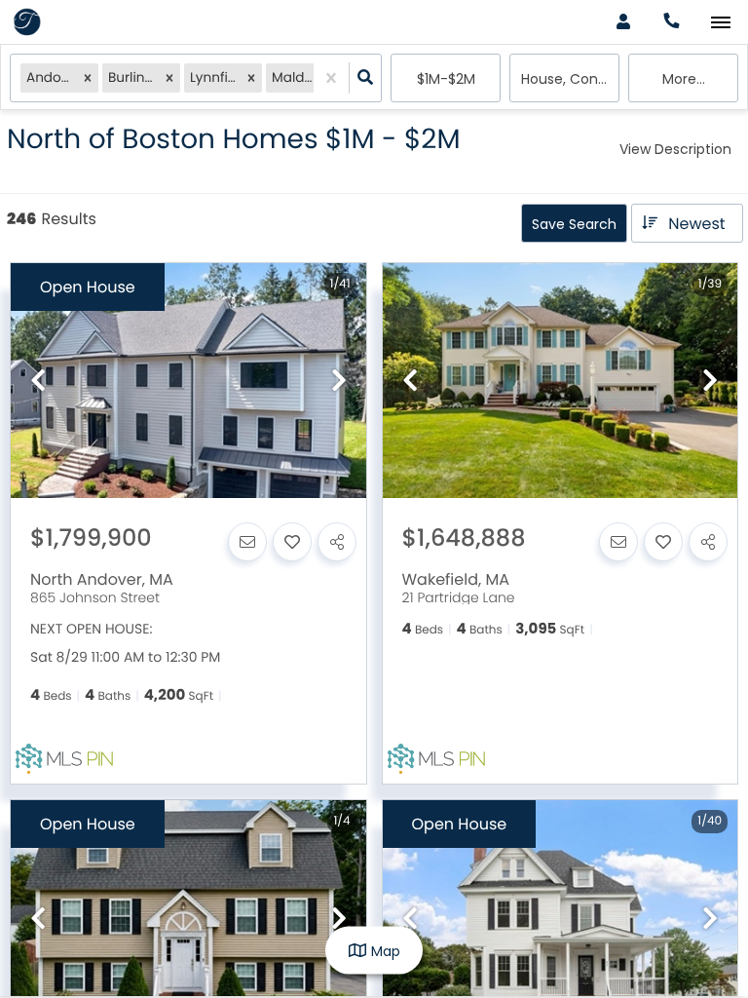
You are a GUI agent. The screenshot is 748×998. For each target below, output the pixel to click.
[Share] (337, 541)
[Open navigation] (720, 23)
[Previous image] (38, 381)
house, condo (568, 79)
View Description (675, 149)
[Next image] (339, 381)
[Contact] (247, 541)
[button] (87, 78)
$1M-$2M (446, 79)
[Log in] (623, 22)
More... (683, 79)
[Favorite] (292, 541)
